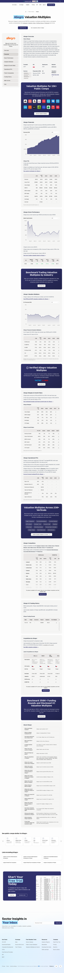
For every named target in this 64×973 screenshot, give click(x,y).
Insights (27, 4)
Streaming (55, 524)
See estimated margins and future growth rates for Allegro (38, 401)
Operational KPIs (8, 69)
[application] (42, 145)
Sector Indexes (29, 942)
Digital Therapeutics (30, 521)
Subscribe (58, 923)
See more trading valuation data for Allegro (34, 255)
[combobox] (55, 132)
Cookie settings (13, 966)
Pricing (33, 4)
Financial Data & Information (51, 527)
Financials (6, 54)
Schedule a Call (22, 895)
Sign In (44, 4)
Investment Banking (53, 521)
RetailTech (26, 78)
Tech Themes (18, 947)
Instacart (25, 23)
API (37, 4)
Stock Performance (8, 58)
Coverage (21, 4)
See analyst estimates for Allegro (32, 171)
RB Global (39, 547)
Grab (29, 547)
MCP (40, 4)
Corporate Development (7, 947)
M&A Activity (7, 80)
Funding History (8, 76)
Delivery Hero (32, 23)
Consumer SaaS (47, 524)
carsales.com (50, 547)
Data (16, 942)
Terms (7, 966)
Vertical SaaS (29, 527)
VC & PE (4, 942)
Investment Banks (6, 944)
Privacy (3, 966)
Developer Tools (37, 524)
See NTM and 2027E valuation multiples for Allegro (36, 299)
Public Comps (31, 11)
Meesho (25, 547)
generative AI (35, 94)
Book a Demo (56, 949)
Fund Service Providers (7, 952)
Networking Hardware (38, 527)
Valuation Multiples (8, 61)
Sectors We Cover (19, 944)
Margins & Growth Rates (9, 65)
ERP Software (29, 524)
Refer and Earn (45, 949)
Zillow (43, 547)
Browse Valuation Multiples (41, 113)
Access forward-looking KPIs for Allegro (33, 474)
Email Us (55, 947)
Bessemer (43, 468)
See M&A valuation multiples (31, 647)
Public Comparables (9, 73)
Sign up (7, 43)
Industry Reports (46, 942)
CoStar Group (40, 23)
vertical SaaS (37, 96)
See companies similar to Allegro (37, 27)
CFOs (3, 949)
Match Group (33, 547)
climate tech (43, 94)
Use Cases (14, 4)
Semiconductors (51, 529)
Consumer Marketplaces (26, 74)
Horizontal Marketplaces (26, 76)
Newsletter (44, 944)
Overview (6, 50)
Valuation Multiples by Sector (33, 947)
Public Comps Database (31, 944)
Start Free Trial (51, 4)
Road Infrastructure (41, 529)
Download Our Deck (46, 947)
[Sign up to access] (58, 341)
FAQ (5, 84)
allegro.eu (54, 66)
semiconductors (50, 94)
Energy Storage (32, 529)
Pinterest (46, 23)
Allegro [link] (37, 11)
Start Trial (12, 895)
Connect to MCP (28, 1)
